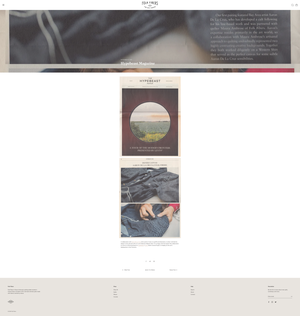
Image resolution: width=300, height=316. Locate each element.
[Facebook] (269, 302)
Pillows (115, 294)
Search (192, 289)
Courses (116, 297)
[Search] (292, 5)
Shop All (116, 289)
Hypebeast (141, 245)
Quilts (115, 292)
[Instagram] (272, 302)
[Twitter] (275, 302)
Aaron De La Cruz (136, 242)
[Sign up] (291, 296)
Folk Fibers (13, 311)
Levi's (146, 245)
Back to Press (150, 270)
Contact (193, 294)
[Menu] (3, 5)
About (192, 292)
